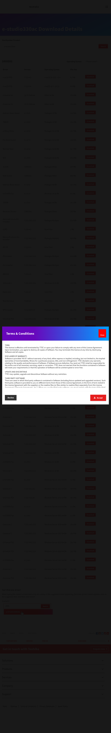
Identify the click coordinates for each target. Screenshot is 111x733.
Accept (100, 398)
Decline (11, 397)
